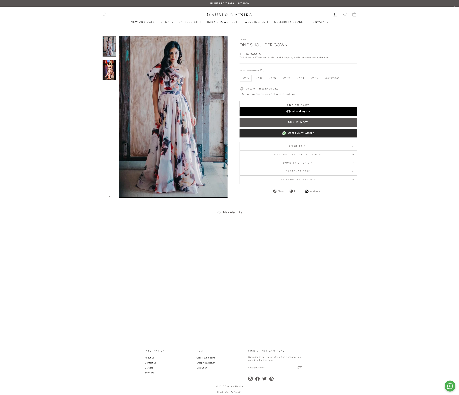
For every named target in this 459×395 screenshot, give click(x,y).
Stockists (149, 372)
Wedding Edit (257, 21)
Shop (165, 21)
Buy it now (298, 122)
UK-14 (300, 77)
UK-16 (314, 77)
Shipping (288, 57)
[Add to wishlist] (158, 230)
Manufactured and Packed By (298, 154)
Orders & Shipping (206, 358)
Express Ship (190, 21)
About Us (150, 358)
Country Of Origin (298, 163)
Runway (318, 21)
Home (243, 39)
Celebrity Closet (289, 21)
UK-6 (246, 77)
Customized (332, 77)
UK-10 (272, 77)
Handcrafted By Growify (229, 392)
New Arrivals (143, 21)
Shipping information (298, 179)
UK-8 (259, 77)
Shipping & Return (206, 363)
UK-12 (286, 77)
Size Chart (202, 368)
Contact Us (151, 363)
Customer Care (298, 171)
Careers (149, 368)
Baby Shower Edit (223, 21)
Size (249, 70)
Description (298, 146)
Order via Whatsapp (301, 133)
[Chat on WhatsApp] (450, 386)
